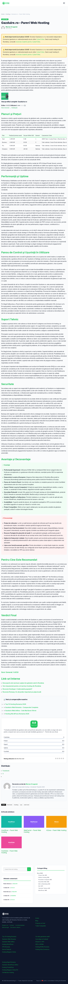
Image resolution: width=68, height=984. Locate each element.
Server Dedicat (6, 949)
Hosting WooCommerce (42, 949)
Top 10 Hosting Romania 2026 (15, 704)
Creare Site (41, 875)
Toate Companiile (40, 926)
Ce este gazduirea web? (42, 936)
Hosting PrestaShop (8, 967)
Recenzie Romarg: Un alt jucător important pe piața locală (22, 692)
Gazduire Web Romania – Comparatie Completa (21, 707)
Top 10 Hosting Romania (9, 936)
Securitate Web (42, 881)
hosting (16, 804)
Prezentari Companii (43, 879)
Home (2, 14)
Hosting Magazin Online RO (10, 970)
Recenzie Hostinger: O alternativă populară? (17, 689)
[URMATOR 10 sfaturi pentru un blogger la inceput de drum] (66, 979)
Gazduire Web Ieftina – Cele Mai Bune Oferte (20, 710)
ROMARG (13, 895)
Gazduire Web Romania (9, 939)
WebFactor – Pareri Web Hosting (32, 831)
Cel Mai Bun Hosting (8, 972)
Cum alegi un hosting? (41, 939)
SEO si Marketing (42, 884)
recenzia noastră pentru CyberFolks (28, 42)
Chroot (13, 887)
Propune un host (40, 923)
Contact (12, 925)
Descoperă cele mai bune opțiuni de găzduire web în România (23, 683)
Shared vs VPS (39, 941)
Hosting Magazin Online (9, 952)
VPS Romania (6, 947)
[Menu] (64, 3)
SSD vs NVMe (39, 944)
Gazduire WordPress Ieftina (10, 964)
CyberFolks (40, 39)
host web (9, 804)
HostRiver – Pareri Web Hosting (9, 831)
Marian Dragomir (12, 27)
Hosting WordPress (7, 944)
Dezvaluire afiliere (15, 927)
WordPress (41, 890)
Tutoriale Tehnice (43, 888)
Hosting (8, 14)
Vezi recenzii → (6, 108)
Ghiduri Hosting (42, 877)
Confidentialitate (20, 925)
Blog (38, 873)
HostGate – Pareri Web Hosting (9, 852)
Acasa (37, 918)
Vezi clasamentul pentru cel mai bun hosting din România (22, 686)
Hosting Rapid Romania (9, 962)
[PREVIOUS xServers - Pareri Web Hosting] (2, 979)
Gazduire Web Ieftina (8, 941)
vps (21, 804)
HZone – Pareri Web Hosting (56, 830)
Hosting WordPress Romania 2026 (17, 714)
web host (26, 804)
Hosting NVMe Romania (42, 947)
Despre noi (5, 925)
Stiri (39, 886)
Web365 (15, 883)
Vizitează (14, 108)
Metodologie (5, 927)
